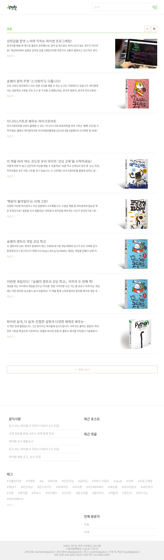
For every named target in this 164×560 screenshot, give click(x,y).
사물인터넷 (14, 481)
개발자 (114, 493)
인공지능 (68, 481)
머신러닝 (27, 487)
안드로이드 (45, 487)
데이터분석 (129, 487)
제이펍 (23, 493)
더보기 (9, 504)
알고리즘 (82, 493)
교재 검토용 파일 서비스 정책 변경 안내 (31, 433)
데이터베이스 (16, 499)
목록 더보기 (84, 370)
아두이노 (143, 493)
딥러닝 (84, 481)
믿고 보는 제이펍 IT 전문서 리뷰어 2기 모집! (34, 449)
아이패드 (52, 493)
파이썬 (53, 481)
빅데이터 (63, 487)
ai (42, 481)
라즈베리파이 (96, 487)
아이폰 (78, 487)
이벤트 (31, 481)
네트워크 (147, 487)
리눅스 (37, 493)
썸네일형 (147, 29)
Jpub (118, 481)
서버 (130, 481)
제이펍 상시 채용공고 (21, 441)
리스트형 (154, 29)
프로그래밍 (145, 481)
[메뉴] (155, 7)
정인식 (128, 493)
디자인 (67, 493)
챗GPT (12, 487)
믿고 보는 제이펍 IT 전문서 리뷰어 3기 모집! (34, 426)
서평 (11, 493)
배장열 (113, 487)
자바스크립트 (101, 481)
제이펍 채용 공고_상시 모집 (25, 457)
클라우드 (99, 493)
